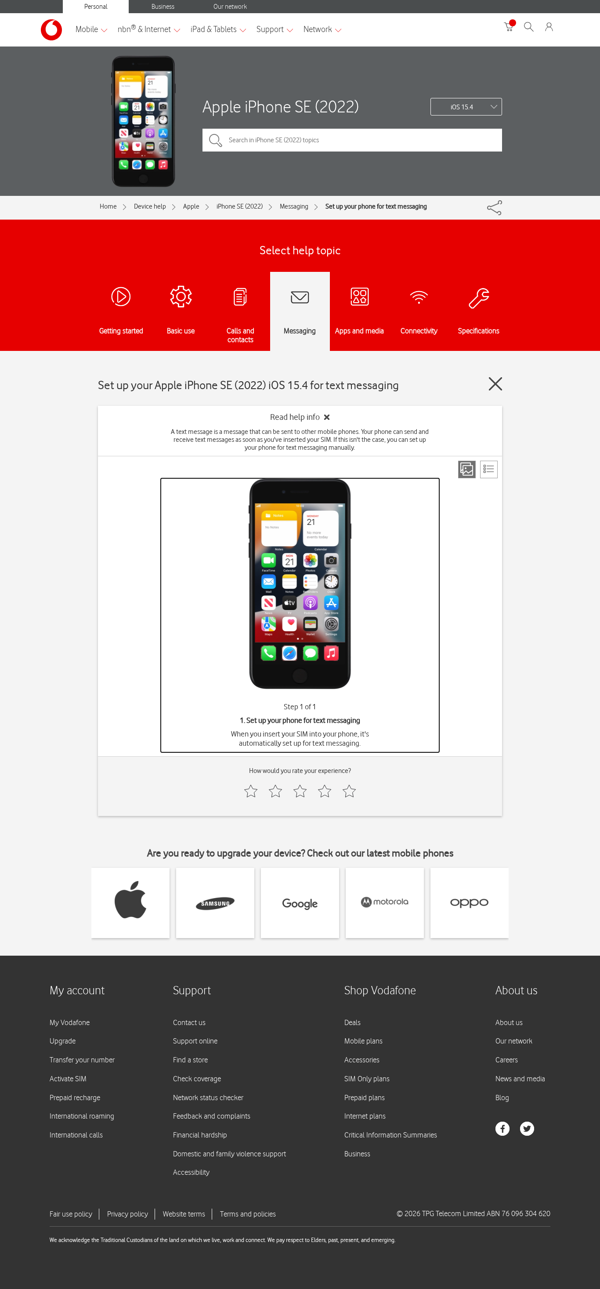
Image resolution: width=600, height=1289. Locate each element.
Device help (150, 206)
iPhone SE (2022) (240, 206)
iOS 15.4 (462, 107)
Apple (191, 206)
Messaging (294, 206)
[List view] (489, 469)
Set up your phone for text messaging (376, 206)
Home (108, 206)
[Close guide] (495, 383)
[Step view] (467, 469)
